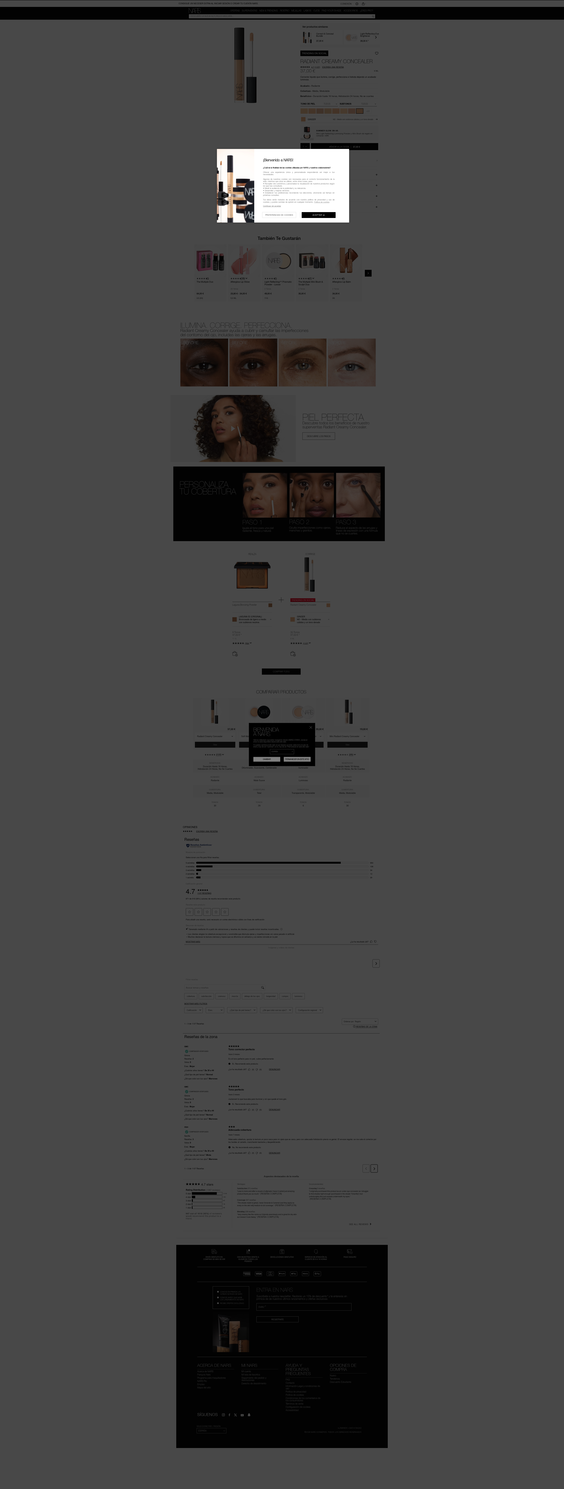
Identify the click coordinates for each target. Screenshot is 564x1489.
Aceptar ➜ (319, 215)
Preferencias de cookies (279, 215)
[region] (283, 186)
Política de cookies (321, 202)
